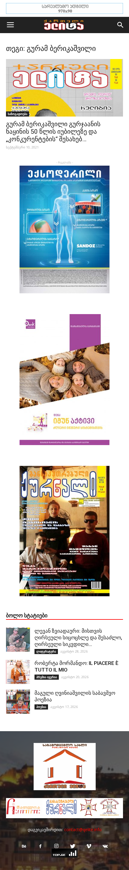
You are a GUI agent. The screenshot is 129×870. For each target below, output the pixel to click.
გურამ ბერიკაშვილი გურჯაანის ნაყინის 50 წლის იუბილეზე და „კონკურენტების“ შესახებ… (53, 131)
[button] (120, 25)
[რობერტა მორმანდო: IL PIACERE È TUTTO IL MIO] (18, 672)
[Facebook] (40, 846)
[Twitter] (73, 846)
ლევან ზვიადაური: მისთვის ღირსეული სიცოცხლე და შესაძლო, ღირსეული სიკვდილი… (78, 637)
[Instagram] (56, 846)
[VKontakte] (105, 846)
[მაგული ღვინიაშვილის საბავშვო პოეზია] (18, 702)
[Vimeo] (89, 846)
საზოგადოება (17, 114)
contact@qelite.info (83, 829)
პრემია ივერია (46, 677)
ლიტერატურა (46, 651)
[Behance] (24, 846)
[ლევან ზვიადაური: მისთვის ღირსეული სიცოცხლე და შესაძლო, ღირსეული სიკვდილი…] (18, 640)
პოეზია (41, 707)
